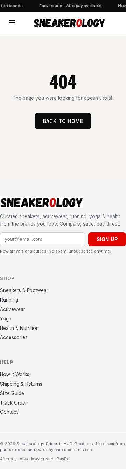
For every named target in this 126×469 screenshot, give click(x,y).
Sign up (107, 239)
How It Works (14, 374)
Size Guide (12, 393)
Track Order (13, 403)
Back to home (63, 121)
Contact (9, 412)
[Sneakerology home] (69, 22)
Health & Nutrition (19, 328)
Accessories (14, 337)
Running (9, 300)
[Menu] (12, 22)
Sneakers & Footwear (24, 290)
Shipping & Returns (21, 384)
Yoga (6, 319)
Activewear (12, 309)
